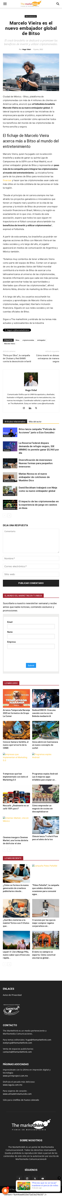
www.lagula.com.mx (12, 1084)
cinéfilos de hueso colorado (26, 1100)
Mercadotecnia (31, 16)
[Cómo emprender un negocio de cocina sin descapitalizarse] (45, 794)
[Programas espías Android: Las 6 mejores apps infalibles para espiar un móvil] (45, 762)
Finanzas (7, 436)
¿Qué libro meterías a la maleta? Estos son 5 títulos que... (16, 923)
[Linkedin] (31, 408)
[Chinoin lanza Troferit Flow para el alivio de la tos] (45, 825)
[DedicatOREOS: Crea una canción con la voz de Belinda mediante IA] (45, 698)
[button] (5, 4)
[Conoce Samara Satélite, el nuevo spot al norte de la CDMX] (16, 730)
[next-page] (9, 515)
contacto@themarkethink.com (17, 1051)
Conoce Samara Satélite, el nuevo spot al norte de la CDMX (16, 745)
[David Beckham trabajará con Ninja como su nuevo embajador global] (10, 491)
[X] (37, 408)
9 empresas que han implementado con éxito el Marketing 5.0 (15, 777)
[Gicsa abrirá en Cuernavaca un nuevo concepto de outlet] (45, 730)
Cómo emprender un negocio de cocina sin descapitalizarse (42, 808)
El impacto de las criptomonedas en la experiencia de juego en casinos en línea (39, 504)
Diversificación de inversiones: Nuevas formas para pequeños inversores (36, 463)
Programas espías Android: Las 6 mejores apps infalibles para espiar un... (45, 777)
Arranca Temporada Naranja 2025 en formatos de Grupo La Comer (16, 713)
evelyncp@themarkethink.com (17, 1042)
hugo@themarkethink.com (38, 1039)
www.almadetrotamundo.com (17, 1093)
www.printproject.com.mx (15, 1075)
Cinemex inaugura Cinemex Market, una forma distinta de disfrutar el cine (15, 840)
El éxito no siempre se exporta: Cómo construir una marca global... (44, 955)
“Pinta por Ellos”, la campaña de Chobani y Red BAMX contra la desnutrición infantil (17, 358)
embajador (41, 340)
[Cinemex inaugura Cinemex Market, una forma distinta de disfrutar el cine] (16, 825)
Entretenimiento (9, 508)
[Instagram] (25, 408)
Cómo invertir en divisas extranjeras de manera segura (47, 358)
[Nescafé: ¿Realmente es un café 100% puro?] (16, 794)
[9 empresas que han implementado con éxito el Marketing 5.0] (16, 762)
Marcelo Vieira (9, 343)
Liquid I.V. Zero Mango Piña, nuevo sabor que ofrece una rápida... (16, 955)
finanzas (7, 180)
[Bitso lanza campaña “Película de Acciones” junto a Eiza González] (10, 432)
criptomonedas (28, 340)
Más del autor (35, 422)
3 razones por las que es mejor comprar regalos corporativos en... (44, 923)
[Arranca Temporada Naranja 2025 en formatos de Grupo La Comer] (16, 698)
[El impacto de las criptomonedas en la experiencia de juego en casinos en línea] (10, 505)
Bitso (17, 340)
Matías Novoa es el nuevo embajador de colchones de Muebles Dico (34, 477)
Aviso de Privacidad (12, 995)
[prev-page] (4, 515)
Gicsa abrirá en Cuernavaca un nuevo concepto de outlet (45, 745)
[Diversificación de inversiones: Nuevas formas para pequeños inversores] (10, 463)
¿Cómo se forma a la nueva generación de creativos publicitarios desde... (16, 888)
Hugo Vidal (26, 49)
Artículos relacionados (15, 422)
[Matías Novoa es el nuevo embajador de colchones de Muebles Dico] (10, 477)
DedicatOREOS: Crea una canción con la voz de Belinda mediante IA (44, 713)
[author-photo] (31, 386)
